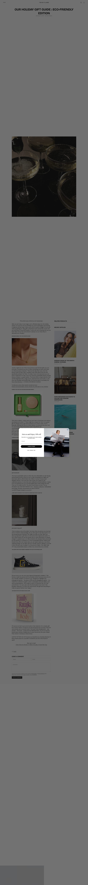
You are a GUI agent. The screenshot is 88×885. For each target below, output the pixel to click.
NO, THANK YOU (31, 450)
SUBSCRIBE (31, 446)
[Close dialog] (67, 429)
